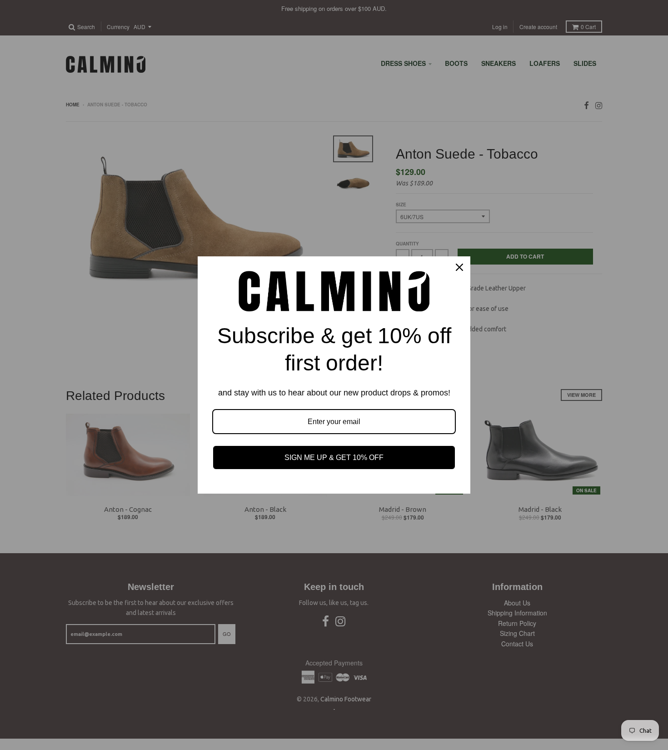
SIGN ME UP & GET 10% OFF (334, 457)
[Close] (459, 267)
